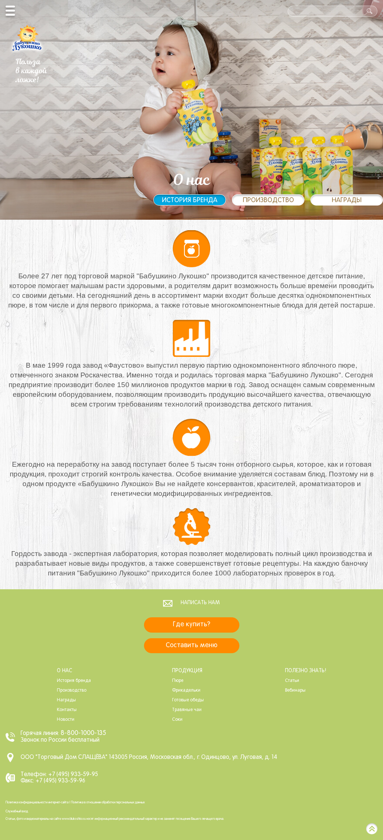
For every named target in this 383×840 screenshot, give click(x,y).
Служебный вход (17, 811)
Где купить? (191, 624)
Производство (268, 200)
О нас (64, 670)
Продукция (187, 670)
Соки (177, 719)
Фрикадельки (186, 690)
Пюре (177, 681)
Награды (347, 200)
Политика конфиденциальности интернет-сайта (37, 802)
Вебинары (295, 690)
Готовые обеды (188, 700)
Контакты (67, 710)
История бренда (189, 200)
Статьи (292, 681)
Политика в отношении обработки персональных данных (108, 802)
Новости (65, 719)
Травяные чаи (187, 710)
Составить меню (191, 645)
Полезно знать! (305, 670)
